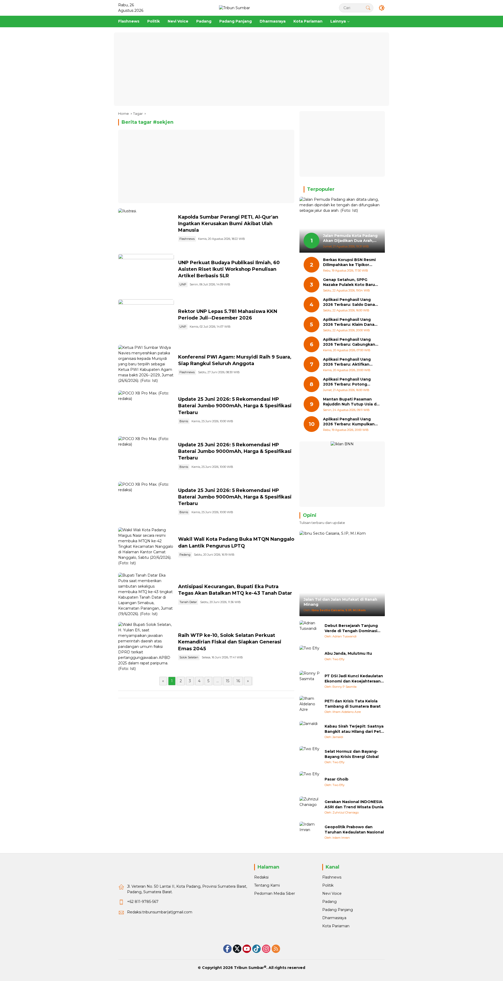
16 (238, 681)
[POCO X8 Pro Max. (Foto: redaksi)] (146, 411)
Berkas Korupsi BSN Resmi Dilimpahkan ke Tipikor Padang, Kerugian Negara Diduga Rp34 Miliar (349, 262)
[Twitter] (237, 949)
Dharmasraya (334, 917)
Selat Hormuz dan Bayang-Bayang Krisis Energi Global (352, 754)
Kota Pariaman (335, 926)
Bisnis (183, 421)
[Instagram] (266, 949)
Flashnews (187, 239)
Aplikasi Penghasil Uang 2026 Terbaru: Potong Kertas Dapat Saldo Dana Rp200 (348, 382)
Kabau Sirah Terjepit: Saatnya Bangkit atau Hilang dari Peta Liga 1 (354, 729)
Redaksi (261, 877)
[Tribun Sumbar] (234, 7)
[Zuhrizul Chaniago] (309, 806)
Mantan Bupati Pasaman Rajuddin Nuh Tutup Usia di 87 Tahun (350, 402)
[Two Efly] (309, 656)
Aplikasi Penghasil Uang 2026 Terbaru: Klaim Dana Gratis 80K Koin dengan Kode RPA (348, 322)
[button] (368, 7)
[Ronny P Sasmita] (309, 681)
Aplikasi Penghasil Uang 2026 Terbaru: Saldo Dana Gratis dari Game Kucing (349, 302)
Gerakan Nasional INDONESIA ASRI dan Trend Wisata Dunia (354, 804)
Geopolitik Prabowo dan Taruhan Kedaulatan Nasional (354, 829)
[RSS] (276, 949)
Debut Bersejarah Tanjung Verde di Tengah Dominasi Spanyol (351, 628)
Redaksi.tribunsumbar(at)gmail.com (159, 912)
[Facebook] (227, 949)
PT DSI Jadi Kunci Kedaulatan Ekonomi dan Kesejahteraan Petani (354, 679)
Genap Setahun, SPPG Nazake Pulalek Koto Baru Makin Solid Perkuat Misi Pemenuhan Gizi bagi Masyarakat (349, 282)
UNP (182, 284)
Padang (184, 554)
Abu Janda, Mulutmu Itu (348, 653)
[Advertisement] (251, 69)
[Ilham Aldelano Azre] (309, 706)
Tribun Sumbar (249, 967)
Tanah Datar (188, 602)
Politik (327, 885)
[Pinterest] (247, 949)
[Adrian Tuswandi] (309, 630)
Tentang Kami (267, 885)
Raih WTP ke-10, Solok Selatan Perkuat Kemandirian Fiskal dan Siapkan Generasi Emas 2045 (229, 641)
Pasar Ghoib (336, 779)
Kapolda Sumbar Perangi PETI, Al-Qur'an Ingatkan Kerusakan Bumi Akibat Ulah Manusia (228, 223)
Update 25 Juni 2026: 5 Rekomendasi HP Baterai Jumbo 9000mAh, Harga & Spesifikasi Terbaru (235, 405)
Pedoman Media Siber (274, 893)
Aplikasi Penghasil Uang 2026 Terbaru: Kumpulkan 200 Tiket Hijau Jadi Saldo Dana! (349, 422)
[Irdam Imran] (309, 832)
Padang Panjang (337, 909)
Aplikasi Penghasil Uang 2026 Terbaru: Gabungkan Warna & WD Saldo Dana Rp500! (349, 342)
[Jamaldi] (309, 731)
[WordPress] (256, 949)
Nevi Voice (332, 893)
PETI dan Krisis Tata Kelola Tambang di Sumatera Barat (353, 704)
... (217, 681)
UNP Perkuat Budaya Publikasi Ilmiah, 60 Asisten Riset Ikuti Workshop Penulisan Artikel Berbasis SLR (229, 269)
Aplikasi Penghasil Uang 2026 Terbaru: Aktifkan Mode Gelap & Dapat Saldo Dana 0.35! (349, 362)
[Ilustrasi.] (146, 228)
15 (227, 681)
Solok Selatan (188, 657)
